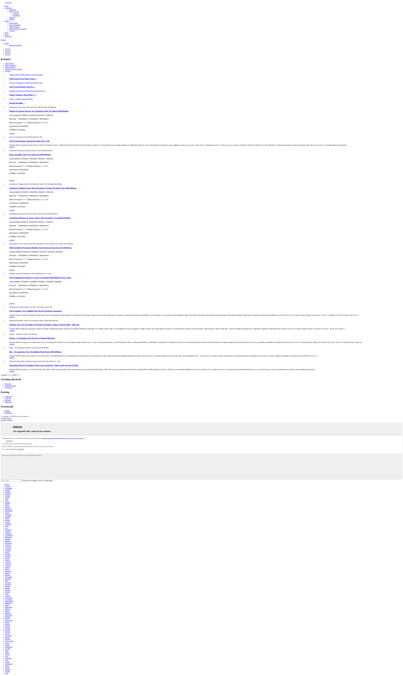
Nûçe (7, 34)
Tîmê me (12, 17)
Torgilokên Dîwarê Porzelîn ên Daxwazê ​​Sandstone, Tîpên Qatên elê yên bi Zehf (43, 365)
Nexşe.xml (8, 388)
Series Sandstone (14, 25)
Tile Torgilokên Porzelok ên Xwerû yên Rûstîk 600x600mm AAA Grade (40, 278)
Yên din (12, 31)
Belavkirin (12, 10)
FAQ (6, 32)
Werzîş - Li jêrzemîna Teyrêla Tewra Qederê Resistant (32, 338)
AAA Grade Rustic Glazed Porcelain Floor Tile (29, 141)
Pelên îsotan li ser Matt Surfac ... (23, 79)
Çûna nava (8, 8)
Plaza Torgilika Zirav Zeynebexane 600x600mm (30, 155)
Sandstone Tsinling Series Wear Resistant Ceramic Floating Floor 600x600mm (42, 188)
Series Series (13, 23)
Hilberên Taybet (10, 386)
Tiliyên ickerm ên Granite (17, 29)
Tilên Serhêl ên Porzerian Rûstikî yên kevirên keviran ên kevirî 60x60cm (40, 248)
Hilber (7, 21)
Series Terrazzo (14, 27)
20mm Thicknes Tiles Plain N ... (23, 95)
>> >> (10, 375)
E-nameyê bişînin (6, 420)
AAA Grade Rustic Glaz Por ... (22, 87)
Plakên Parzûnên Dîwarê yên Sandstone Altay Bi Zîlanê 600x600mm (39, 111)
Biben (7, 43)
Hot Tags (8, 384)
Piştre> (5, 375)
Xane (7, 6)
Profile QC (17, 15)
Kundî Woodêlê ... (17, 103)
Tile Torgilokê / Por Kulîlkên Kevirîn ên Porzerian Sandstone (35, 311)
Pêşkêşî (11, 19)
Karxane (16, 14)
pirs (10, 133)
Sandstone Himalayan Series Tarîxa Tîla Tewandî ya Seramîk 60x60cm (40, 218)
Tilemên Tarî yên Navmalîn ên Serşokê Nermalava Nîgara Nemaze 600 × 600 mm (44, 325)
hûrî (13, 133)
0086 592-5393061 (15, 45)
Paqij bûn (8, 36)
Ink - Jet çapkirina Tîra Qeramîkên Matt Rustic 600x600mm (35, 352)
